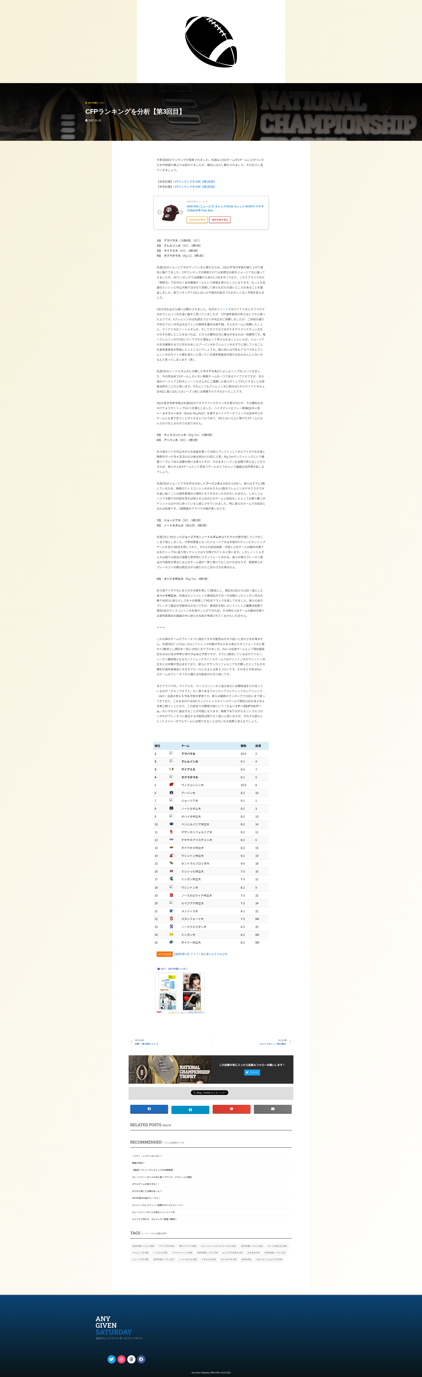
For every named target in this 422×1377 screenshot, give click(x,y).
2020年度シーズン (143, 1246)
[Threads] (131, 1359)
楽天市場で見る (220, 219)
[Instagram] (121, 1359)
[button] (252, 1072)
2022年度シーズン (207, 1253)
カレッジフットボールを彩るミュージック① (153, 1212)
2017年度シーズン (23, 87)
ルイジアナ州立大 (233, 1253)
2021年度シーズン (252, 1246)
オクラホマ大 (229, 1259)
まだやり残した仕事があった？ (147, 1191)
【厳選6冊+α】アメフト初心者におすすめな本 (200, 954)
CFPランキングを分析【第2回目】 (194, 186)
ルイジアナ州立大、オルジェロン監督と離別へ (154, 1219)
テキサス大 (209, 1259)
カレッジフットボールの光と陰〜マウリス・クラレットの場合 (162, 1177)
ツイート (222, 309)
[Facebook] (141, 1359)
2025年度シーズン (275, 1253)
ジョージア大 (140, 1259)
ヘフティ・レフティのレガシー (147, 1156)
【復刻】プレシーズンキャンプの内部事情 (152, 1170)
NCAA (246, 1259)
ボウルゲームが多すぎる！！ (146, 1184)
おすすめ (254, 1253)
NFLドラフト (187, 1246)
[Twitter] (111, 1359)
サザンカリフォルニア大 (269, 1259)
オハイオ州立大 (277, 1246)
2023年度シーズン (163, 1259)
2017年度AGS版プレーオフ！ (146, 1198)
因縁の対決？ (138, 1163)
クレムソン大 (140, 1253)
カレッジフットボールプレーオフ (218, 1246)
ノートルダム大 (188, 1259)
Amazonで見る (197, 219)
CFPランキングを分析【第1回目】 (194, 181)
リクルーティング (182, 1253)
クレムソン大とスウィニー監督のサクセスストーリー (157, 1205)
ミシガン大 (160, 1253)
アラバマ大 (166, 1246)
